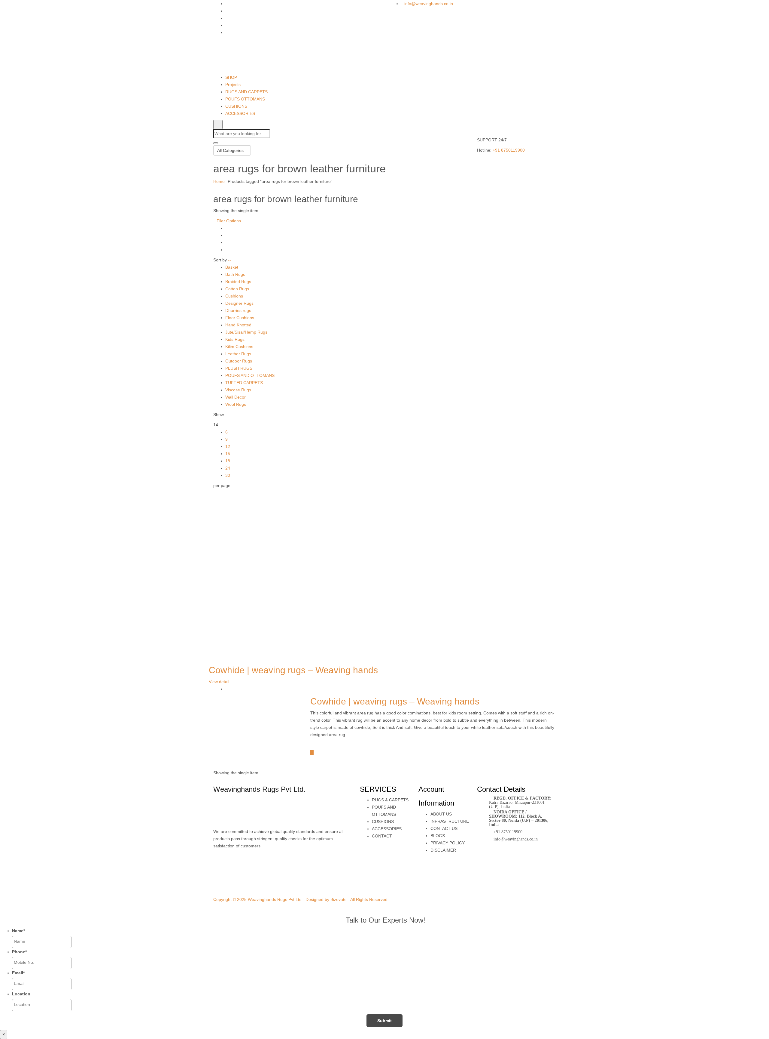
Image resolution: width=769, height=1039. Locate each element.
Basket (231, 267)
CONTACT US (443, 828)
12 (227, 446)
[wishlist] (315, 744)
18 (227, 460)
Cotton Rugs (237, 288)
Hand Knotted (238, 324)
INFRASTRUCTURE (449, 821)
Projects (233, 84)
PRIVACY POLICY (447, 842)
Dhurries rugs (238, 310)
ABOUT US (441, 814)
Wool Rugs (235, 404)
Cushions (234, 296)
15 (227, 453)
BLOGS (437, 835)
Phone (19, 951)
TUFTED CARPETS (244, 382)
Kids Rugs (235, 339)
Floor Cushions (239, 317)
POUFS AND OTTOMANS (250, 375)
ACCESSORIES (240, 113)
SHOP (231, 77)
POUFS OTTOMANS (245, 99)
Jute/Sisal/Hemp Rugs (246, 332)
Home (219, 181)
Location (21, 993)
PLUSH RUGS (238, 368)
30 (227, 475)
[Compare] (312, 752)
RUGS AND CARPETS (246, 91)
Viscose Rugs (238, 389)
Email (18, 972)
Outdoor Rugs (238, 361)
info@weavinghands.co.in (428, 3)
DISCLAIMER (443, 850)
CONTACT (382, 836)
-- (229, 259)
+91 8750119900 (509, 150)
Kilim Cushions (239, 346)
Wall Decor (235, 397)
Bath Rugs (235, 274)
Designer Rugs (239, 303)
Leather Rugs (238, 353)
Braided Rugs (238, 281)
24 (227, 468)
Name (18, 930)
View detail (219, 681)
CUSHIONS (236, 106)
